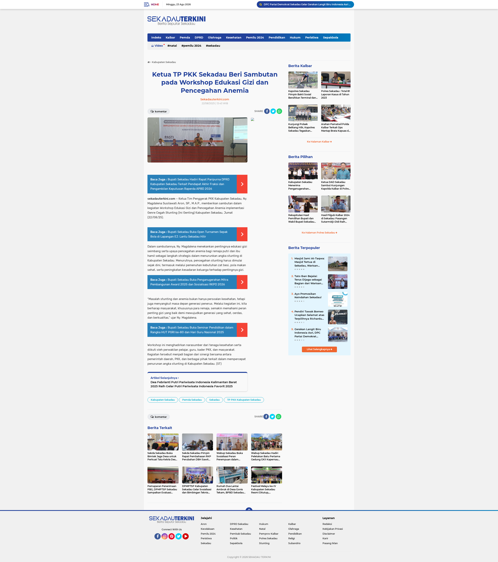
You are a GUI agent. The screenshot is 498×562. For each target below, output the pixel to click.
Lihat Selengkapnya (319, 349)
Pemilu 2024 (255, 37)
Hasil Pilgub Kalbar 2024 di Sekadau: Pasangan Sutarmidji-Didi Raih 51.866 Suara (335, 218)
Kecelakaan (207, 528)
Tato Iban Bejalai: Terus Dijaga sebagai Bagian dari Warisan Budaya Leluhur (308, 279)
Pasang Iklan (330, 543)
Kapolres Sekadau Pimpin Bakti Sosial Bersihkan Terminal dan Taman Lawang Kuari (302, 94)
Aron (204, 524)
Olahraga (214, 37)
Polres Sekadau (268, 538)
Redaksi (327, 524)
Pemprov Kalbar (268, 533)
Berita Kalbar (300, 66)
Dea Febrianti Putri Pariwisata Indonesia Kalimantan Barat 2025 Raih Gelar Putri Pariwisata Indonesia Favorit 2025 (194, 384)
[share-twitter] (273, 111)
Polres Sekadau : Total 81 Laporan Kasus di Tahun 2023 (335, 94)
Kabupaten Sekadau (163, 399)
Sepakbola (330, 37)
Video (159, 45)
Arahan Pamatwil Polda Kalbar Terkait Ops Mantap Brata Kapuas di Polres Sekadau (335, 127)
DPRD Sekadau (239, 524)
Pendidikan (277, 37)
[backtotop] (249, 510)
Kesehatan (233, 37)
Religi (291, 538)
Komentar (160, 111)
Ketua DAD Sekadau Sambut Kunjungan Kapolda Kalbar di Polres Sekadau (335, 185)
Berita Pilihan (300, 157)
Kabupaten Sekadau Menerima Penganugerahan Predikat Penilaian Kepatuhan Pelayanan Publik (301, 185)
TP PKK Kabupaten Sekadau (244, 399)
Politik (234, 538)
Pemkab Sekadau (240, 533)
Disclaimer (329, 533)
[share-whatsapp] (279, 111)
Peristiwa (311, 37)
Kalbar (170, 37)
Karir (325, 538)
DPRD (199, 37)
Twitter (180, 541)
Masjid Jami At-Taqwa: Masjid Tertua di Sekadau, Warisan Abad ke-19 (309, 262)
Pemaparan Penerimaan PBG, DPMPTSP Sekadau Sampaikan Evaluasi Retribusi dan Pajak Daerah (307, 4)
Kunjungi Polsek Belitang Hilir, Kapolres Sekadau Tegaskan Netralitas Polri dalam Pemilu (301, 127)
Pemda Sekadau (192, 399)
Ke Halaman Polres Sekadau (319, 232)
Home (155, 4)
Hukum (295, 37)
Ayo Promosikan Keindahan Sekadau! (308, 295)
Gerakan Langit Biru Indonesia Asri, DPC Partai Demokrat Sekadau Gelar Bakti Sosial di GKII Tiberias (309, 333)
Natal (173, 45)
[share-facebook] (267, 111)
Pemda (185, 37)
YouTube (188, 541)
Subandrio (294, 543)
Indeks (156, 37)
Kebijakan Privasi (333, 528)
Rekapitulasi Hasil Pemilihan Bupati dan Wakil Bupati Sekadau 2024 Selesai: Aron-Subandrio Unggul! (301, 218)
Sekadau (214, 45)
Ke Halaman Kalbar (318, 141)
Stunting (264, 543)
